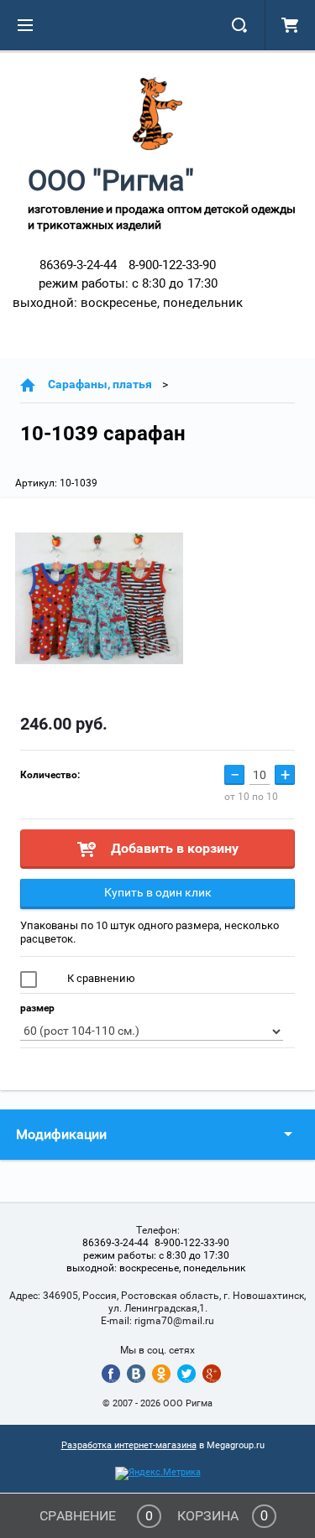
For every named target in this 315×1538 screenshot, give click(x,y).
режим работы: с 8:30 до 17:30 (128, 283)
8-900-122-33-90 (172, 265)
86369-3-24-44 (78, 265)
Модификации (61, 1134)
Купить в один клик (158, 892)
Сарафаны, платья (100, 384)
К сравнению (100, 978)
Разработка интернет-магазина (129, 1445)
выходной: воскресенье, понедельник (128, 302)
